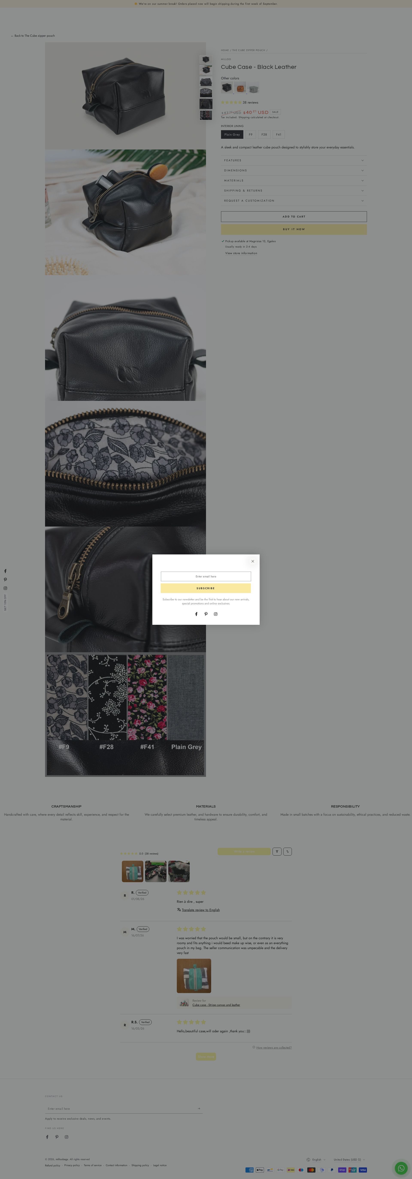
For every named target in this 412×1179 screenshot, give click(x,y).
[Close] (253, 561)
